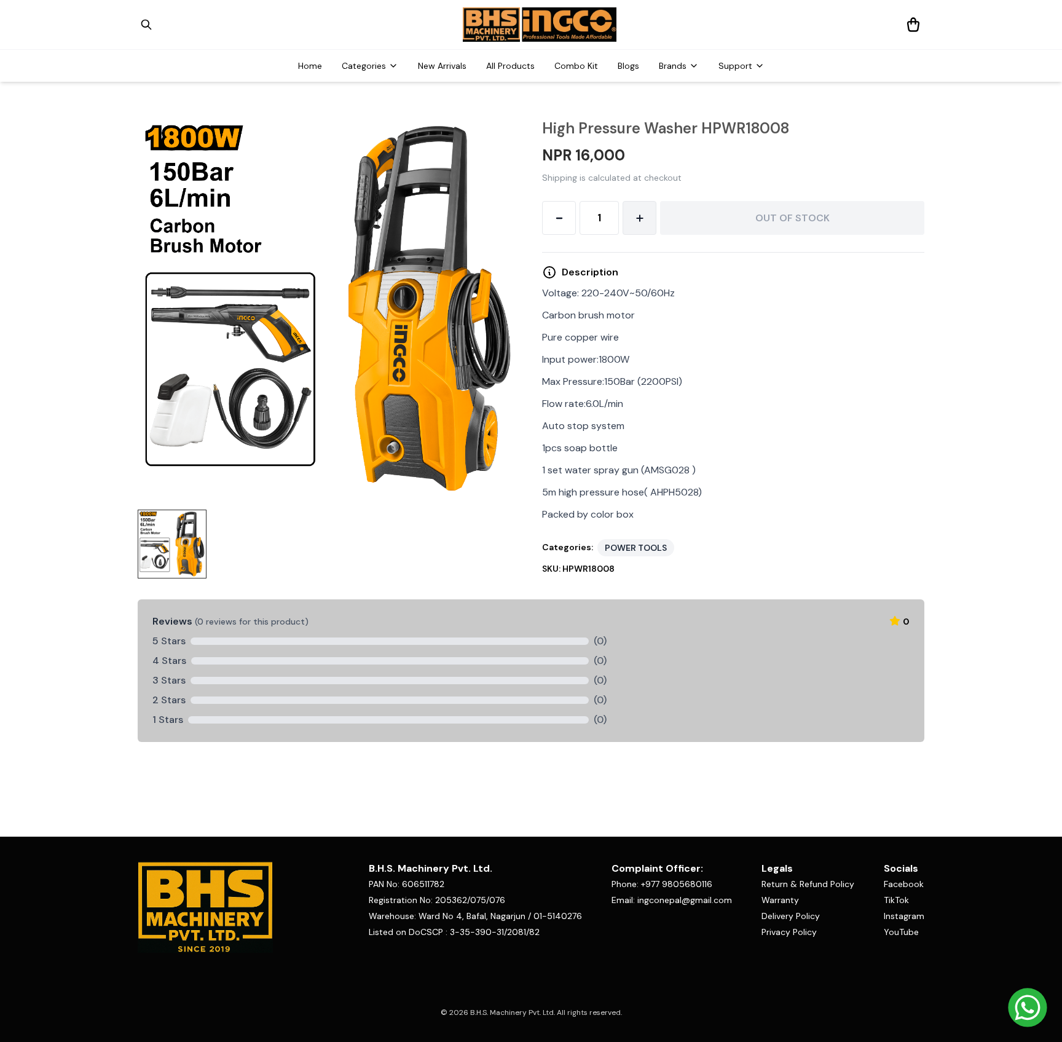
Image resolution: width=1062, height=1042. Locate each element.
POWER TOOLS (636, 547)
